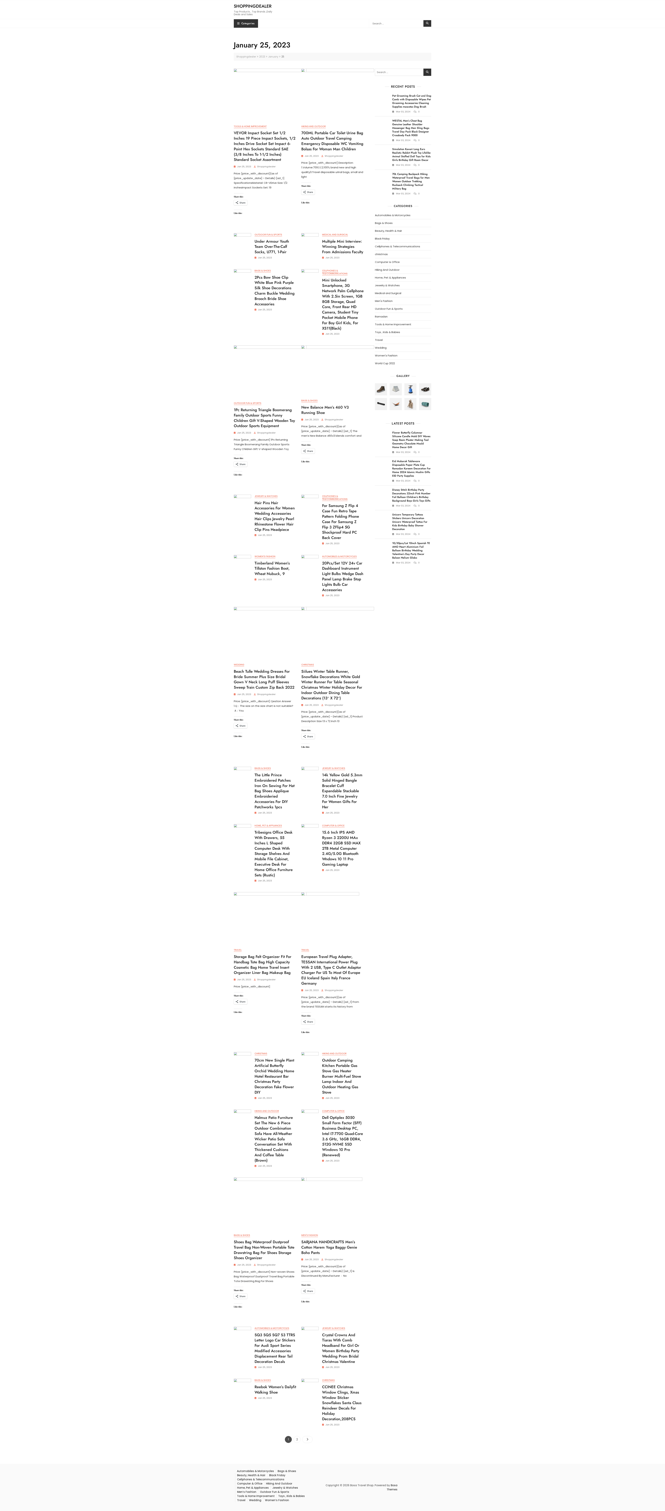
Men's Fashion (309, 1235)
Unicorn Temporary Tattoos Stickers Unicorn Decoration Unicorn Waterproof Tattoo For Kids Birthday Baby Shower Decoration (409, 522)
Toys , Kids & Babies (387, 332)
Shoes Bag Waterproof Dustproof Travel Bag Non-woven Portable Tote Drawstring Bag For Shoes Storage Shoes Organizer (264, 1250)
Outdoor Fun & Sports (268, 234)
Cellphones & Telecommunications (335, 272)
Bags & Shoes (263, 270)
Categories (248, 23)
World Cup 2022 (385, 363)
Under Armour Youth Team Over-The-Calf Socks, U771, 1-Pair (272, 246)
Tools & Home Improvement (250, 126)
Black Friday (382, 238)
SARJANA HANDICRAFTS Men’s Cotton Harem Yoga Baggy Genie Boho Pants (329, 1247)
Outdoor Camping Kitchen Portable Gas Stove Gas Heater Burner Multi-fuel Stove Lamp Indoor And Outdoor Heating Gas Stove (341, 1076)
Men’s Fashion (246, 1492)
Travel (238, 950)
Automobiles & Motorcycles (339, 556)
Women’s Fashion (277, 1500)
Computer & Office (333, 825)
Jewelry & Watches (266, 496)
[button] (381, 389)
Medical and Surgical (335, 234)
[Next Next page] (307, 1439)
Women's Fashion (265, 556)
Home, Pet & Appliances (268, 825)
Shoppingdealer (253, 6)
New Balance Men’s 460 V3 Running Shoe (325, 409)
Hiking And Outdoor (313, 126)
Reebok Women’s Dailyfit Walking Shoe (275, 1389)
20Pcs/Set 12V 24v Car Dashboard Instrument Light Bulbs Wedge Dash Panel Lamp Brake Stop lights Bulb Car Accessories (342, 576)
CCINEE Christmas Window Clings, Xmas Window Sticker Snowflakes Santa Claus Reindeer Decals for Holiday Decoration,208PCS (341, 1403)
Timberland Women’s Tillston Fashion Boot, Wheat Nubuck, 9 (272, 568)
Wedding (239, 664)
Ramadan (381, 316)
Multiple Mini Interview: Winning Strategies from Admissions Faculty (342, 246)
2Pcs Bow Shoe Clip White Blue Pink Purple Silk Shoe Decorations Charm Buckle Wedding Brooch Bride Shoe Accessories (275, 291)
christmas (307, 664)
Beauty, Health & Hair (388, 231)
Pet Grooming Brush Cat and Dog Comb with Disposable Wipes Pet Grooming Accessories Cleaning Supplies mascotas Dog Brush (411, 101)
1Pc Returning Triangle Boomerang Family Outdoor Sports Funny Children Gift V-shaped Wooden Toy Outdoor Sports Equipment (264, 417)
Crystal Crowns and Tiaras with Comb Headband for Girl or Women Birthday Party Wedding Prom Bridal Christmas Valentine (340, 1348)
